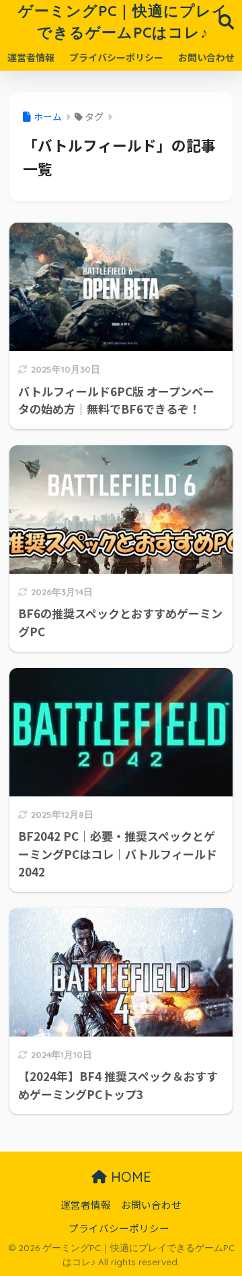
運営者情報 (30, 57)
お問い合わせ (206, 57)
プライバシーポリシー (116, 57)
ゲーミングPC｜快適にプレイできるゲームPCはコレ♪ (123, 21)
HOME (129, 1176)
